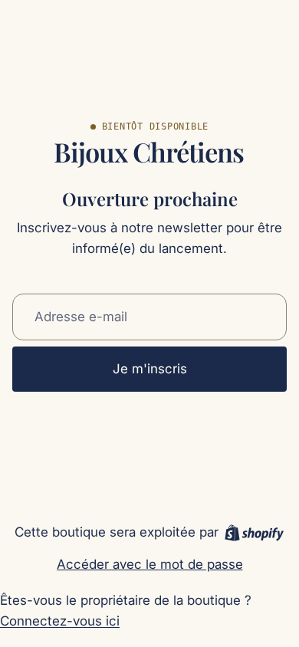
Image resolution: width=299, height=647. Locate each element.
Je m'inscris (150, 368)
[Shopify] (254, 532)
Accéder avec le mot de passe (150, 564)
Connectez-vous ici (60, 621)
